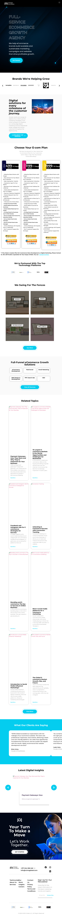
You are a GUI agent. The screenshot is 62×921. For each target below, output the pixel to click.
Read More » (13, 477)
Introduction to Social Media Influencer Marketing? (18, 686)
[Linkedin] (50, 871)
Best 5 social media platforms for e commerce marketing (40, 611)
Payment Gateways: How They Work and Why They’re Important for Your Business (18, 459)
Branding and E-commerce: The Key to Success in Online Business (18, 604)
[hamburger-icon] (59, 2)
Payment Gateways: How (32, 795)
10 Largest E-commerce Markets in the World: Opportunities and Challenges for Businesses (40, 454)
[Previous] (8, 787)
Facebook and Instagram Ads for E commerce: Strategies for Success (18, 529)
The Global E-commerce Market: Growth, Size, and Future (40, 680)
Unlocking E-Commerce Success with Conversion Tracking (40, 529)
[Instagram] (50, 867)
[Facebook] (46, 867)
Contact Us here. (44, 254)
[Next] (54, 787)
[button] (3, 86)
